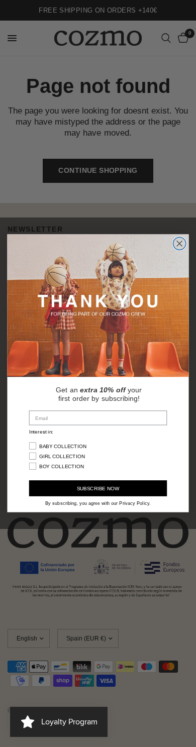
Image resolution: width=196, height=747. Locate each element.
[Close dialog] (179, 243)
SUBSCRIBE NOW (98, 489)
